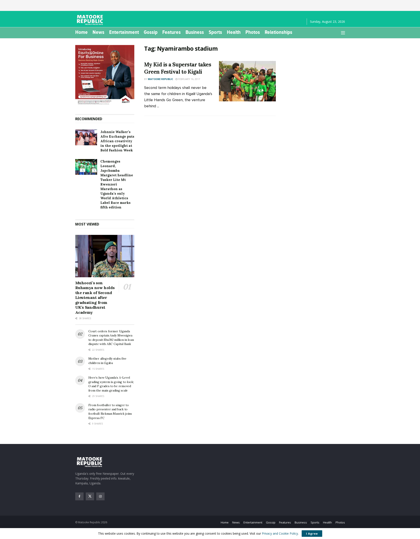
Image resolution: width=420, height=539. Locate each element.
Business (195, 32)
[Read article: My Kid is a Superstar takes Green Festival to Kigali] (247, 81)
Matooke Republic (160, 79)
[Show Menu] (343, 32)
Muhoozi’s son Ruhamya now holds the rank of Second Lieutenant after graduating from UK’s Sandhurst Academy (95, 297)
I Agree (312, 534)
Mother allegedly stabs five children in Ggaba (107, 361)
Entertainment (124, 32)
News (98, 32)
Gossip (151, 32)
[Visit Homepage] (90, 20)
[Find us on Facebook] (79, 496)
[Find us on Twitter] (90, 496)
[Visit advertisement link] (105, 75)
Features (171, 32)
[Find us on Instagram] (100, 496)
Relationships (278, 32)
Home (81, 32)
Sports (215, 32)
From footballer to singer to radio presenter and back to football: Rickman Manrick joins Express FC (110, 411)
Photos (252, 32)
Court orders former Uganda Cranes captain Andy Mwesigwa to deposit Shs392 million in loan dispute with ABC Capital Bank (111, 337)
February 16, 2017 (188, 79)
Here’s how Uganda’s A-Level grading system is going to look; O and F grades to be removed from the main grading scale (111, 384)
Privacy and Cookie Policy (280, 533)
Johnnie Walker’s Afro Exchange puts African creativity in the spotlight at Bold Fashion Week (117, 141)
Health (234, 32)
